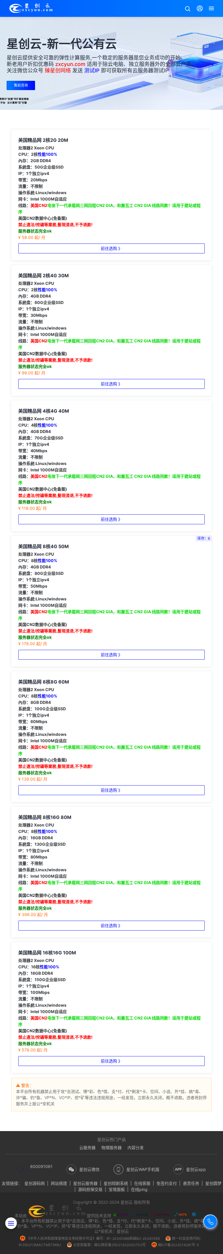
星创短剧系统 (116, 1183)
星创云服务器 (85, 1183)
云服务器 (87, 1147)
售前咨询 (21, 85)
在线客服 (142, 1183)
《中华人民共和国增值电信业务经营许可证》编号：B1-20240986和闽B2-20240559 (93, 1238)
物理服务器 (111, 1147)
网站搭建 (59, 1183)
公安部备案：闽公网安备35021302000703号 (109, 1245)
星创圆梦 (213, 1183)
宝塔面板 (117, 1189)
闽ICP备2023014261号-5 (178, 1245)
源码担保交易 (90, 1189)
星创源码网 (34, 1183)
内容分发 (135, 1147)
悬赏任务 (191, 1183)
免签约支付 (167, 1183)
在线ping (139, 1189)
